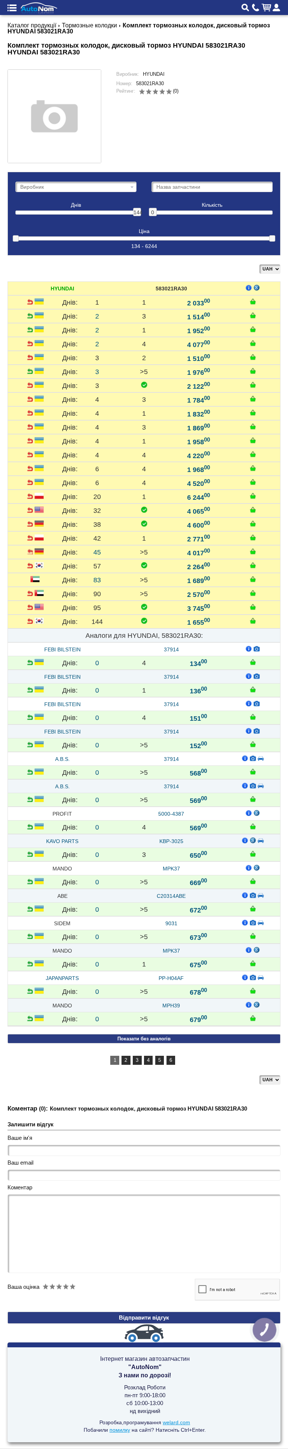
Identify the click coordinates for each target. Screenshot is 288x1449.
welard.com (176, 1422)
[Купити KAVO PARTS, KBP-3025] (253, 854)
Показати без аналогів (144, 1039)
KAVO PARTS (62, 841)
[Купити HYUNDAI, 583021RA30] (253, 301)
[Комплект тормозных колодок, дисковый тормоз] (253, 977)
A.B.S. (62, 759)
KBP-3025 (171, 841)
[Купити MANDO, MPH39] (253, 1018)
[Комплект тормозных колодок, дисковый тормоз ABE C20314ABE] (253, 895)
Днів (76, 205)
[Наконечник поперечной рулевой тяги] (253, 922)
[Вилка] (257, 648)
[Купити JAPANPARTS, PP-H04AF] (253, 991)
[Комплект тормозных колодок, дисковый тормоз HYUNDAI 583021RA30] (54, 116)
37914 (171, 649)
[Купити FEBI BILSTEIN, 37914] (253, 662)
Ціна (144, 231)
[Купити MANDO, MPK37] (253, 881)
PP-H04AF (171, 978)
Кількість (212, 205)
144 (137, 212)
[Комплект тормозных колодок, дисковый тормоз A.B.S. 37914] (253, 758)
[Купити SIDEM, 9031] (253, 936)
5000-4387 (171, 814)
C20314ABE (171, 896)
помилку (120, 1430)
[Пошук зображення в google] (257, 287)
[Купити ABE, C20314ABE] (253, 908)
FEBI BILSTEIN (62, 649)
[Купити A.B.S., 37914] (253, 771)
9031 (171, 923)
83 (97, 579)
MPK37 (171, 869)
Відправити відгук (144, 1317)
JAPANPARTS (62, 978)
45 (97, 552)
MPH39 (171, 1006)
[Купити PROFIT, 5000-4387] (253, 826)
